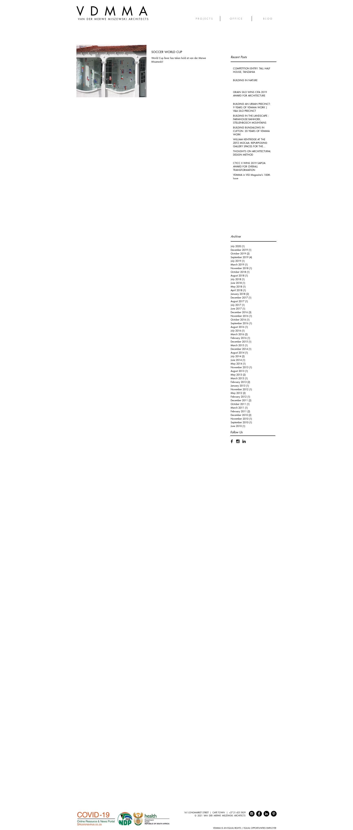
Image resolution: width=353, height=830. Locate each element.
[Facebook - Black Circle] (259, 814)
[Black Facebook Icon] (231, 441)
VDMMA (115, 11)
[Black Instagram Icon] (238, 441)
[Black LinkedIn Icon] (244, 441)
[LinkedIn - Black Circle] (266, 814)
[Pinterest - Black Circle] (274, 814)
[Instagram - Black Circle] (252, 814)
